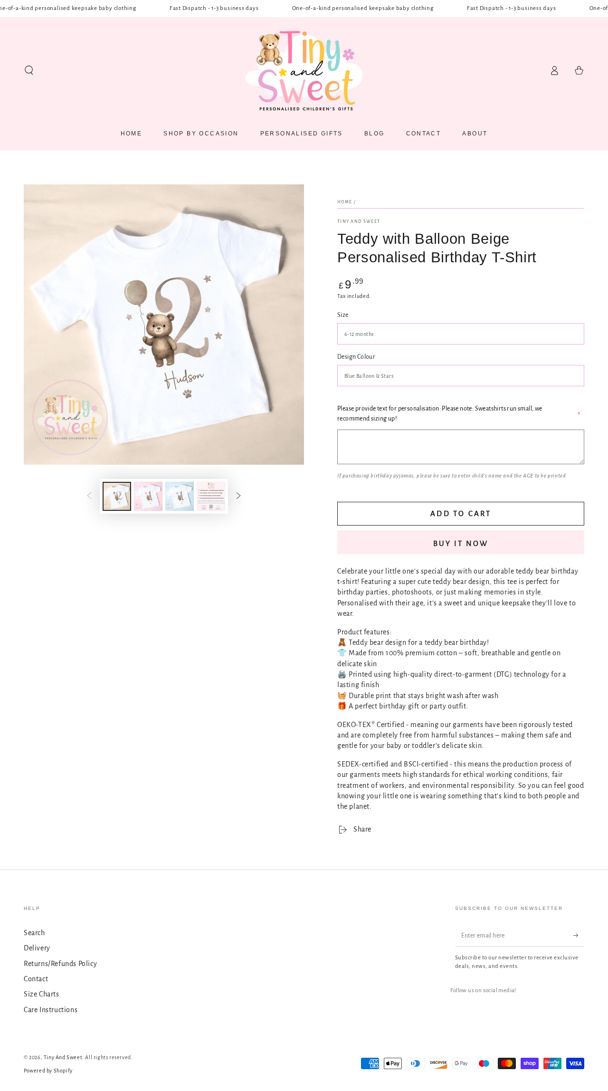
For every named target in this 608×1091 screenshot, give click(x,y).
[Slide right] (238, 496)
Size (343, 315)
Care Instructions (50, 1010)
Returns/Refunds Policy (60, 963)
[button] (29, 70)
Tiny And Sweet (358, 221)
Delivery (37, 948)
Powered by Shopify (48, 1070)
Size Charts (41, 994)
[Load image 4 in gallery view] (211, 496)
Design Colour (356, 357)
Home (344, 202)
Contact (36, 979)
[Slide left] (89, 496)
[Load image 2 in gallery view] (148, 496)
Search (34, 933)
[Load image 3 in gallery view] (179, 496)
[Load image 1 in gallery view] (117, 496)
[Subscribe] (578, 935)
